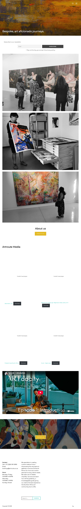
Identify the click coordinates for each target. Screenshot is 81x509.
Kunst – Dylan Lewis (46, 363)
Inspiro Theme (68, 506)
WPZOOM (76, 506)
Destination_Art (9, 303)
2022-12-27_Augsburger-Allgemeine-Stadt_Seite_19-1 (54, 302)
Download (17, 303)
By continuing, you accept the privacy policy (41, 50)
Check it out (40, 233)
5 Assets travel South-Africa (12, 363)
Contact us (40, 437)
